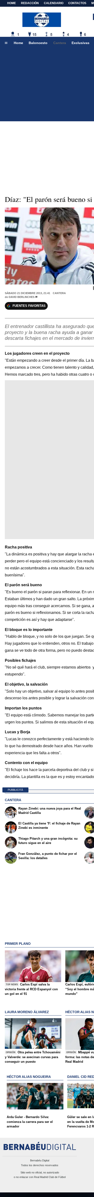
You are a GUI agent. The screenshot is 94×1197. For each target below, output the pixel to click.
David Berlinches (21, 297)
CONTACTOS (77, 3)
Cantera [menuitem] (59, 43)
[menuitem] (6, 43)
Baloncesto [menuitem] (38, 43)
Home (11, 3)
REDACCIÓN (30, 3)
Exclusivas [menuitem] (80, 43)
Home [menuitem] (18, 43)
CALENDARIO (53, 3)
